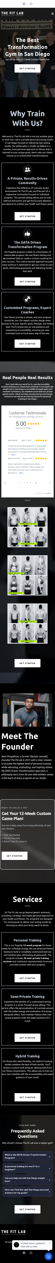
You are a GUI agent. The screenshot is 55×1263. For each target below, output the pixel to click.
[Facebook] (24, 3)
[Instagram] (31, 3)
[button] (53, 13)
